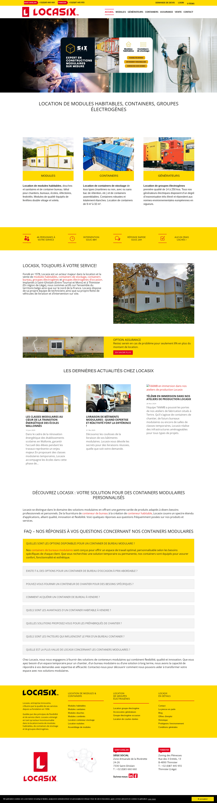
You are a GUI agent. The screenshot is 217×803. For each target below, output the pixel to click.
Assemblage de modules (79, 727)
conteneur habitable (140, 513)
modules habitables (45, 277)
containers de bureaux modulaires (52, 550)
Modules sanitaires (76, 709)
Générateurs (135, 12)
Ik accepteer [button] (203, 799)
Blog (160, 713)
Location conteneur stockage (81, 720)
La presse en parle (166, 709)
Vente (178, 12)
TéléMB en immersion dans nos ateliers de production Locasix (168, 397)
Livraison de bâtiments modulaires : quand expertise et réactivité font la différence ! (108, 421)
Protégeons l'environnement (171, 723)
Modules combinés (76, 716)
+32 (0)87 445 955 (172, 765)
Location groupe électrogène (126, 708)
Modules (121, 12)
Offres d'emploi (165, 716)
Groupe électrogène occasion (126, 715)
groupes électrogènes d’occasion (82, 279)
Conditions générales (168, 727)
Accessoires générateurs (124, 712)
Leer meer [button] (152, 799)
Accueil (109, 12)
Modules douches (76, 713)
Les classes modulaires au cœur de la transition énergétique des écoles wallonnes (44, 421)
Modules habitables (77, 706)
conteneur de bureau (95, 513)
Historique (163, 720)
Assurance (166, 12)
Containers (151, 12)
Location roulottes (76, 723)
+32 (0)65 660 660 (126, 769)
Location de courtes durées (125, 719)
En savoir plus (123, 352)
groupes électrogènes (46, 279)
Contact (188, 12)
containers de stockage (72, 277)
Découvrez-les (145, 75)
